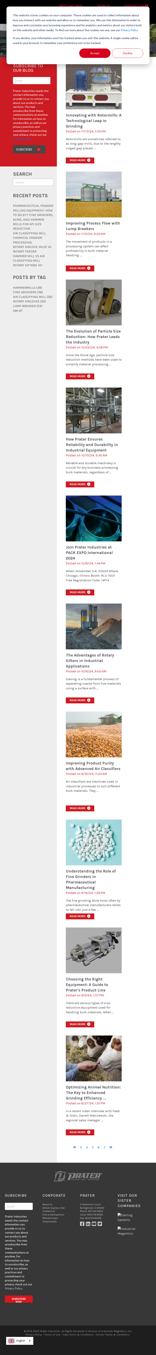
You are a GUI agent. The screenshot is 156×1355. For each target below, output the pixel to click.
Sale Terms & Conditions (78, 1334)
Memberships (50, 1218)
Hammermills (27, 288)
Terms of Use (52, 1334)
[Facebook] (83, 1224)
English (20, 1340)
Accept (95, 53)
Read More (80, 160)
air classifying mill (32, 297)
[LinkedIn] (89, 1224)
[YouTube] (95, 1224)
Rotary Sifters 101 (27, 265)
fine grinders (28, 292)
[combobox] (19, 1341)
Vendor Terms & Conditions (113, 1334)
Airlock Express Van (53, 1207)
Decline (127, 53)
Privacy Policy (34, 1334)
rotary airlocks (29, 301)
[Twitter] (100, 1224)
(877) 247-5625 (70, 6)
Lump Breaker (27, 306)
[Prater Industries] (78, 1177)
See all (18, 310)
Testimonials (49, 1221)
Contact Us (134, 6)
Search (103, 6)
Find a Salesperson (53, 1214)
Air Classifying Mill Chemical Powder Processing (29, 237)
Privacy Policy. (129, 30)
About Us (47, 1204)
